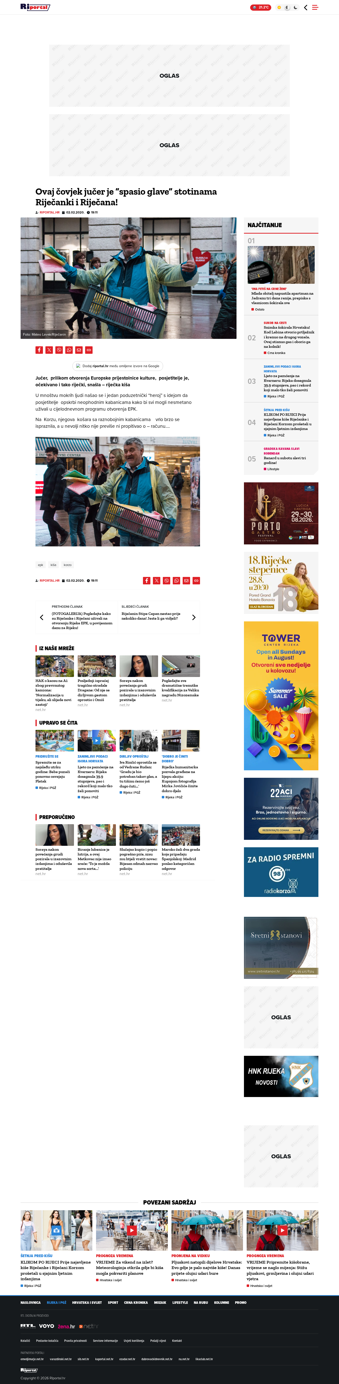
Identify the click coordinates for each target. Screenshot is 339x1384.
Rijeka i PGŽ (47, 787)
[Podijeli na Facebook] (39, 350)
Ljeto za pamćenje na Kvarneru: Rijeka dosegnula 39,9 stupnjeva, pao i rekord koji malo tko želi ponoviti (95, 779)
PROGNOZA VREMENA (115, 1256)
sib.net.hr (83, 1359)
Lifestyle (273, 469)
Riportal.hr (50, 212)
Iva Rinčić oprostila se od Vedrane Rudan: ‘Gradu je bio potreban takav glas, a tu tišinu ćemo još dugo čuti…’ (138, 774)
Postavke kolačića (47, 1340)
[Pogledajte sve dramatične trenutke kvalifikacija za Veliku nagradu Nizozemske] (181, 666)
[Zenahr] (66, 1326)
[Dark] (296, 7)
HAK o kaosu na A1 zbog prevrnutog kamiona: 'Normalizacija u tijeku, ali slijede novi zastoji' (53, 692)
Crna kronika (276, 353)
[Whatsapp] (69, 350)
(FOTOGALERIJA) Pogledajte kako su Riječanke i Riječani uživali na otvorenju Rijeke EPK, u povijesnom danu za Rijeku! (82, 620)
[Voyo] (46, 1326)
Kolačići (25, 1340)
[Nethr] (89, 1326)
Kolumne (221, 1302)
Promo (240, 1302)
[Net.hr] (28, 1326)
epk (40, 565)
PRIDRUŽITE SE (46, 756)
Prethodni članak (41, 617)
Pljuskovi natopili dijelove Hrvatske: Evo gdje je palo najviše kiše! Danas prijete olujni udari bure (206, 1267)
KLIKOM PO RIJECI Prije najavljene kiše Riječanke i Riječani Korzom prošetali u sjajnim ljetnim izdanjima (287, 421)
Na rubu (201, 1302)
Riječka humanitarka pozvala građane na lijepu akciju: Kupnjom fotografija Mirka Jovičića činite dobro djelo (180, 779)
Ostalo (259, 309)
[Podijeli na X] (49, 350)
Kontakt (177, 1340)
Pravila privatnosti (75, 1340)
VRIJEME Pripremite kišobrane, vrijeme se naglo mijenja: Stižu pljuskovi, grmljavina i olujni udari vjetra (280, 1270)
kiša (53, 565)
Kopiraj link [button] (89, 350)
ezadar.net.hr (127, 1359)
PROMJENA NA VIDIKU (190, 1256)
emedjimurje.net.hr (32, 1359)
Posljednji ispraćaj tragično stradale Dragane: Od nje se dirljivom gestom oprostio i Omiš (94, 690)
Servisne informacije (105, 1340)
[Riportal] (35, 7)
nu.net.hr (184, 1359)
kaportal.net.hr (104, 1359)
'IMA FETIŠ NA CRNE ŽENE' (269, 288)
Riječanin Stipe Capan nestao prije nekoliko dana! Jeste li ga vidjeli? (151, 616)
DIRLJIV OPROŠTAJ (134, 756)
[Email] (79, 350)
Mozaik (160, 1302)
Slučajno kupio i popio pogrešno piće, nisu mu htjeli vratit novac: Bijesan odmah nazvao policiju (139, 859)
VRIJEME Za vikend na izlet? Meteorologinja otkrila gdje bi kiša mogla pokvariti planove (129, 1267)
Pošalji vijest (158, 1340)
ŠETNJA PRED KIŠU (277, 410)
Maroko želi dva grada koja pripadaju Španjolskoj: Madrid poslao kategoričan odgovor (181, 859)
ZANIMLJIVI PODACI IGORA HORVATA (93, 759)
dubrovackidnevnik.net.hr (156, 1359)
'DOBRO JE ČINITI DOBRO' (175, 759)
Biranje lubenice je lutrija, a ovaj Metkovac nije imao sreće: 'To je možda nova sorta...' (94, 859)
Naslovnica (31, 1302)
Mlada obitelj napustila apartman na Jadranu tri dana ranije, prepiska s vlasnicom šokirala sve (282, 298)
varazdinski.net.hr (61, 1359)
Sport (113, 1302)
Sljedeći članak (193, 617)
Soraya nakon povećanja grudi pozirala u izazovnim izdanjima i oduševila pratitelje (138, 690)
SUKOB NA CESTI (275, 322)
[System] (287, 7)
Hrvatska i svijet (111, 1280)
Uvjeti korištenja (134, 1340)
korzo (67, 565)
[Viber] (59, 350)
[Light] (279, 7)
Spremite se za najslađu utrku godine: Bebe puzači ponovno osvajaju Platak (52, 772)
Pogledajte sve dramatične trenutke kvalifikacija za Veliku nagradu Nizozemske (180, 687)
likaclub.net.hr (204, 1359)
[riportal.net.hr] (29, 1370)
